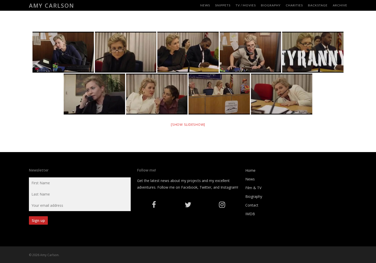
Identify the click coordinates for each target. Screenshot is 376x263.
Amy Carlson (51, 5)
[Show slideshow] (188, 124)
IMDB (250, 213)
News (250, 179)
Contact (251, 205)
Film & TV (253, 187)
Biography (253, 196)
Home (250, 170)
